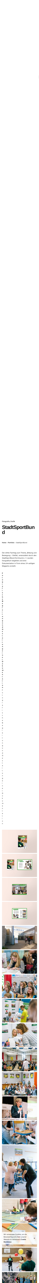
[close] (34, 1238)
